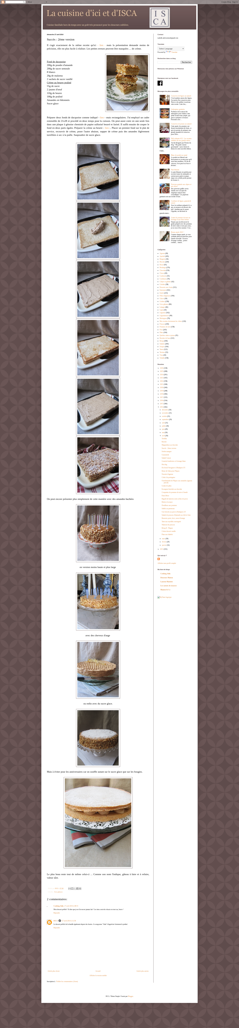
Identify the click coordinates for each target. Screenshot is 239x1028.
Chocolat (162, 270)
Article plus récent (53, 971)
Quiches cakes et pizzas (167, 335)
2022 (162, 381)
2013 (162, 549)
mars (164, 539)
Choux (162, 273)
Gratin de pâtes (167, 486)
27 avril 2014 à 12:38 (69, 921)
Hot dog (164, 464)
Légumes (163, 313)
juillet (164, 426)
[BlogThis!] (72, 888)
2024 (162, 375)
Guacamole (165, 455)
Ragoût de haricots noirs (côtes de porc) (175, 499)
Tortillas (164, 439)
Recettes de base (165, 338)
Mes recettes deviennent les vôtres (171, 321)
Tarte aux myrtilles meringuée (171, 522)
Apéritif (162, 256)
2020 (162, 387)
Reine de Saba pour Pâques (171, 471)
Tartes (161, 349)
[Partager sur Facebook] (77, 888)
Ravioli (164, 442)
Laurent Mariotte (166, 582)
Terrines (162, 352)
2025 (162, 371)
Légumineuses (164, 316)
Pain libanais (175, 170)
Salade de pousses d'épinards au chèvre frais (176, 515)
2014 (162, 407)
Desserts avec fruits (166, 287)
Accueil (97, 971)
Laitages (162, 307)
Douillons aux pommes (169, 505)
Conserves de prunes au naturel (181, 124)
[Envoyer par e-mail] (69, 888)
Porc (161, 330)
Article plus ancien (142, 971)
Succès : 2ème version (169, 448)
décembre (165, 410)
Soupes (162, 347)
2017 (162, 397)
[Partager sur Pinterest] (80, 888)
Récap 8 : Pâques (167, 528)
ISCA (56, 921)
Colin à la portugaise (168, 477)
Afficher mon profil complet (167, 563)
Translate (174, 52)
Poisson (162, 324)
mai (163, 432)
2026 (162, 368)
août (163, 423)
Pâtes (161, 332)
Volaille (162, 358)
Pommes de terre (165, 327)
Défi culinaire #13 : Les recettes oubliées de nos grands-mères (181, 139)
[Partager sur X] (74, 888)
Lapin (161, 310)
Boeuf (162, 265)
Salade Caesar (166, 458)
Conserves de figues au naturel (181, 96)
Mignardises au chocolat (170, 445)
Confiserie (163, 276)
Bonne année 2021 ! (177, 232)
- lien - (102, 45)
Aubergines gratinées (178, 109)
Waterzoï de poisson (168, 525)
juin (163, 429)
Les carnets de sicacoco (168, 586)
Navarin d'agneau (167, 474)
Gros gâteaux (58, 892)
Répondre (57, 913)
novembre (165, 413)
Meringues (163, 318)
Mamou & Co (165, 590)
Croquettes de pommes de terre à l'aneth (175, 492)
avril (163, 436)
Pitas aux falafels (167, 534)
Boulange (163, 267)
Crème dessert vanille (169, 531)
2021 (162, 384)
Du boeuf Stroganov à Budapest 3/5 (173, 468)
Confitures (163, 279)
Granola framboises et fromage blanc (174, 461)
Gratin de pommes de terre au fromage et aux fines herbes (180, 219)
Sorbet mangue (167, 451)
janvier (164, 545)
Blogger (130, 996)
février (164, 542)
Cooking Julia (58, 906)
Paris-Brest (165, 496)
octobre (164, 416)
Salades (162, 344)
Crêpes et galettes (165, 282)
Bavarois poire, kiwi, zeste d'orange (173, 518)
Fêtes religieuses (165, 296)
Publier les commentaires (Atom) (67, 981)
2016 (162, 400)
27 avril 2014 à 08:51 (71, 906)
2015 (162, 404)
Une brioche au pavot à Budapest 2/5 (174, 512)
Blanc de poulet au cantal (179, 155)
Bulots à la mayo (167, 502)
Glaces (162, 298)
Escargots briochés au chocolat (172, 489)
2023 (162, 378)
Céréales (162, 284)
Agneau (162, 253)
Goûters (162, 301)
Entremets (163, 290)
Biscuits (162, 262)
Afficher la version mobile (98, 975)
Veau (161, 355)
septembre (165, 419)
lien (102, 117)
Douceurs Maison (166, 578)
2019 (162, 391)
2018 (162, 394)
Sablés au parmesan (168, 508)
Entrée (162, 293)
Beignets (162, 259)
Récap (162, 341)
